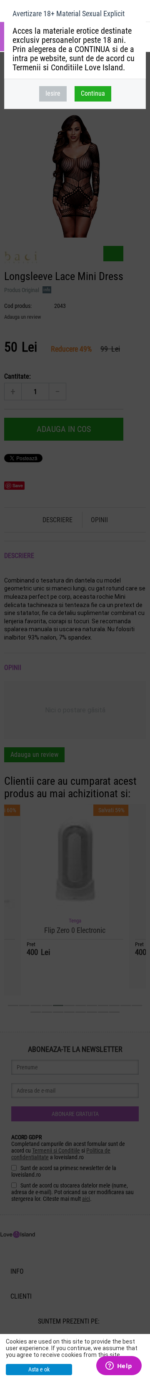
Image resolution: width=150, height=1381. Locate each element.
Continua (93, 93)
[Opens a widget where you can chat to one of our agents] (119, 1366)
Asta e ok (39, 1369)
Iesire (52, 93)
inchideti (136, 15)
